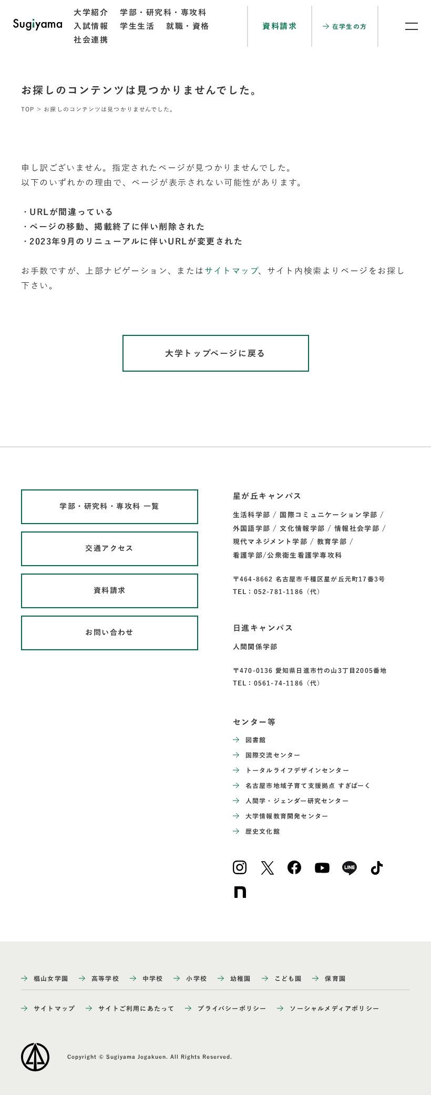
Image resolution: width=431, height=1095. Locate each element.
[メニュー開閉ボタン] (404, 26)
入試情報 (91, 26)
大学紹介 (91, 12)
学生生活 (137, 26)
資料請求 (279, 26)
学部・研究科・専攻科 (163, 12)
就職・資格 (188, 26)
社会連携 (91, 40)
